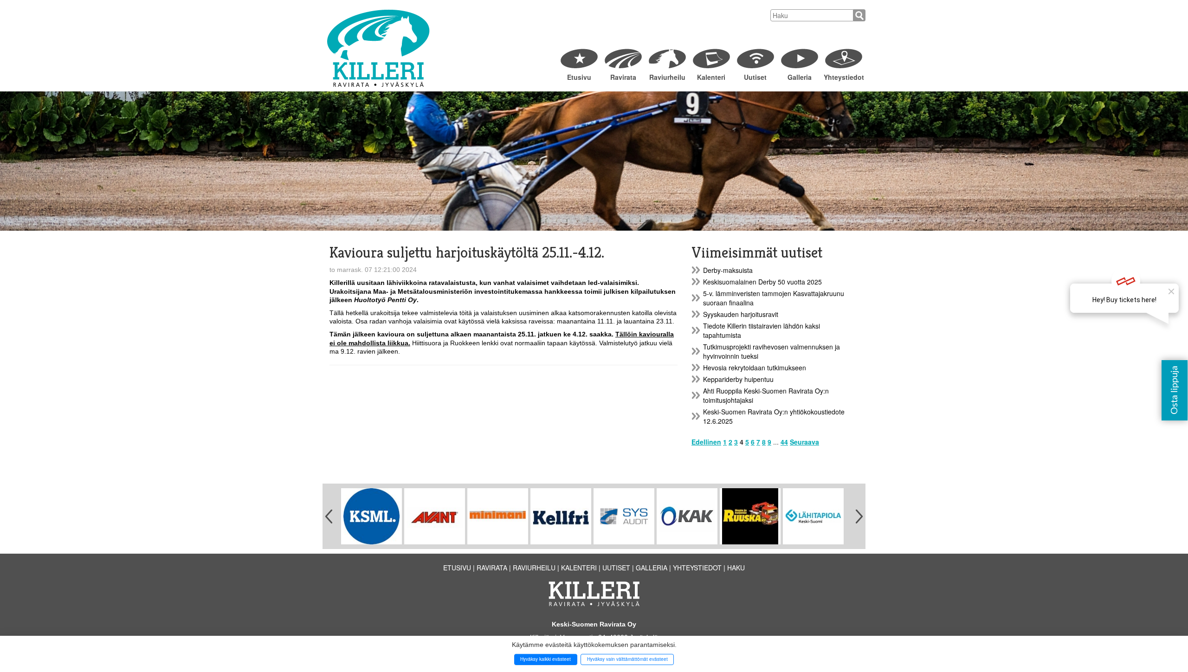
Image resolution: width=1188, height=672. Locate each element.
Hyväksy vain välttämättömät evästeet (627, 659)
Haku (736, 567)
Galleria (800, 77)
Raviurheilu (667, 77)
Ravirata (623, 77)
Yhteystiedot (843, 77)
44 (784, 441)
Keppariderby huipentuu (738, 379)
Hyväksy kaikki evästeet (545, 659)
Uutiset (755, 77)
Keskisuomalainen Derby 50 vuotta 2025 (762, 281)
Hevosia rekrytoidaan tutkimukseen (754, 367)
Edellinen (706, 441)
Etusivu (579, 77)
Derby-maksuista (728, 270)
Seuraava (804, 441)
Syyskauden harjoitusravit (740, 314)
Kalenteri (711, 77)
